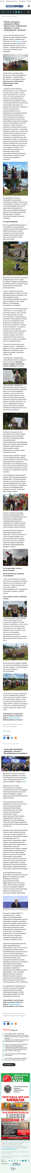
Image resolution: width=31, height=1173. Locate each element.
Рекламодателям (11, 1)
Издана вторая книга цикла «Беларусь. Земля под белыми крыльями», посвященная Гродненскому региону (16, 1046)
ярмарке (19, 41)
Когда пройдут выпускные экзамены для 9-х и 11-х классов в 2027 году (16, 1059)
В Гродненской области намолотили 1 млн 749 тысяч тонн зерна (16, 1049)
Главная (3, 16)
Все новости (8, 1064)
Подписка (22, 1)
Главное (16, 743)
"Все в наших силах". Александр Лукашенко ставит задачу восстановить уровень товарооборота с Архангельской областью (17, 1036)
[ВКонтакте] (4, 738)
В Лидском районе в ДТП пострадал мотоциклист (15, 1054)
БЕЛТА (24, 782)
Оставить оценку (16, 1165)
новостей (10, 1030)
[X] (8, 738)
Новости (9, 16)
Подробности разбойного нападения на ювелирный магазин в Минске (17, 1040)
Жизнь (15, 16)
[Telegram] (11, 738)
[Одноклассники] (15, 738)
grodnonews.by (10, 1147)
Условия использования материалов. (14, 1148)
